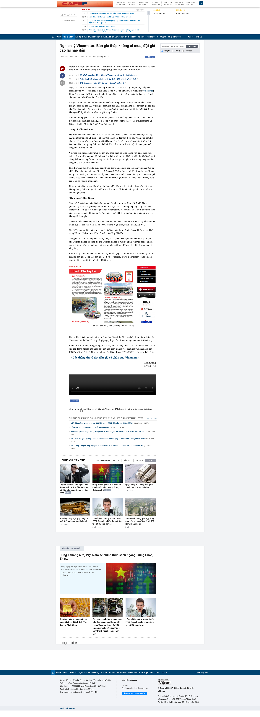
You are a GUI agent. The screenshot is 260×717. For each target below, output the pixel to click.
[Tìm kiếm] (192, 46)
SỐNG (170, 37)
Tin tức (177, 51)
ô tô (81, 411)
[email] (62, 83)
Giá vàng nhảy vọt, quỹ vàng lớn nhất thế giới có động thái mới (74, 519)
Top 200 (204, 673)
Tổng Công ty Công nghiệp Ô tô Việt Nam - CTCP (116, 418)
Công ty (167, 51)
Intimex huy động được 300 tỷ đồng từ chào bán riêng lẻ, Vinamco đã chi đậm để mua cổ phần (113, 433)
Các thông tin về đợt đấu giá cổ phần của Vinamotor (105, 357)
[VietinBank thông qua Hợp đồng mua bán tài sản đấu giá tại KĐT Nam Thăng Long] (140, 507)
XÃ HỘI (58, 37)
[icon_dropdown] (201, 3)
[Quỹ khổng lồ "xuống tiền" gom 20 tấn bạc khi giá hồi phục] (140, 473)
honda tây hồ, (124, 409)
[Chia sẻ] (62, 75)
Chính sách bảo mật (67, 708)
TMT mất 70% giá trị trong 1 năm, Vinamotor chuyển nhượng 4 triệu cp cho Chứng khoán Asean (113, 440)
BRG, (117, 409)
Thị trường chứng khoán (99, 57)
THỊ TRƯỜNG (161, 37)
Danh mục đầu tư (70, 20)
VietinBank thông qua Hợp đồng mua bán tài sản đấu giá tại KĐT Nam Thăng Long (140, 521)
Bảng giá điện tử (69, 15)
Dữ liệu (191, 37)
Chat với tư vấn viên (135, 693)
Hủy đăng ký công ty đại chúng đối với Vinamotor (97, 427)
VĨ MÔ (143, 37)
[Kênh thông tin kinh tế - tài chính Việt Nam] (85, 4)
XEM (150, 460)
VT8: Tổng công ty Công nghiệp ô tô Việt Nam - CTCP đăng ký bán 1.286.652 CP (110, 423)
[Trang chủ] (53, 37)
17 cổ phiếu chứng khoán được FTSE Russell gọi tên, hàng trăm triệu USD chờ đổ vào (106, 521)
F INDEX (198, 37)
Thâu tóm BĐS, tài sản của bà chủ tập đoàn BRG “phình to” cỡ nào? (108, 79)
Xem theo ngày (102, 461)
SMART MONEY (117, 37)
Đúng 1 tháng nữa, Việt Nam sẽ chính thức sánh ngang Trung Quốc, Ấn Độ (106, 487)
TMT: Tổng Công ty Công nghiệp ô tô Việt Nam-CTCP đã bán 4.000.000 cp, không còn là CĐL (112, 447)
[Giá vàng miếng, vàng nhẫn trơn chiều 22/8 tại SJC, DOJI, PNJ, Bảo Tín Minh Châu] (75, 607)
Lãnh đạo (188, 51)
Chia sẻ (151, 57)
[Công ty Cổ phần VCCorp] (179, 682)
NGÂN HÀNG (106, 37)
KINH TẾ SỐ (151, 37)
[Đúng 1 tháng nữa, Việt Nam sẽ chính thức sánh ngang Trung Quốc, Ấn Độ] (107, 473)
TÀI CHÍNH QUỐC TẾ (132, 37)
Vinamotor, (109, 409)
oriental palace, (137, 409)
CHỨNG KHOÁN (68, 37)
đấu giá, (101, 409)
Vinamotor (148, 90)
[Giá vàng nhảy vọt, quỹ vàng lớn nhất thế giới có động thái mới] (75, 507)
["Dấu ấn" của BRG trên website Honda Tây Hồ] (112, 294)
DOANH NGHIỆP (94, 37)
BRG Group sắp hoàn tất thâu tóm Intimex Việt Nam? (102, 83)
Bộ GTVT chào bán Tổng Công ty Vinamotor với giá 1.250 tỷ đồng (107, 75)
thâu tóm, (148, 409)
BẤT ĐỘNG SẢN (81, 37)
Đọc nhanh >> (141, 10)
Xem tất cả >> (152, 418)
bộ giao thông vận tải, (88, 409)
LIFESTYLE (177, 37)
